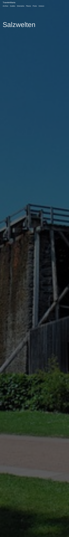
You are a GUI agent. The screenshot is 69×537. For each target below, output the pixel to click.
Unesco (41, 6)
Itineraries (20, 6)
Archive (5, 6)
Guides (12, 6)
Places (28, 6)
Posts (35, 6)
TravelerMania (9, 2)
